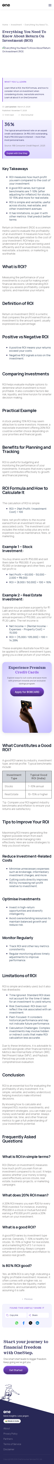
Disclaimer (8, 1449)
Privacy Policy (10, 1433)
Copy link (14, 1315)
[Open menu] (50, 5)
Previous (28, 1299)
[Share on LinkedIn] (37, 1323)
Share (35, 1315)
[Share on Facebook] (24, 1323)
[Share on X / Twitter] (31, 1323)
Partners (8, 1438)
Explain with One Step (17, 153)
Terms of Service (12, 1444)
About (6, 1428)
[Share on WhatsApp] (17, 1323)
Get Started (15, 1370)
